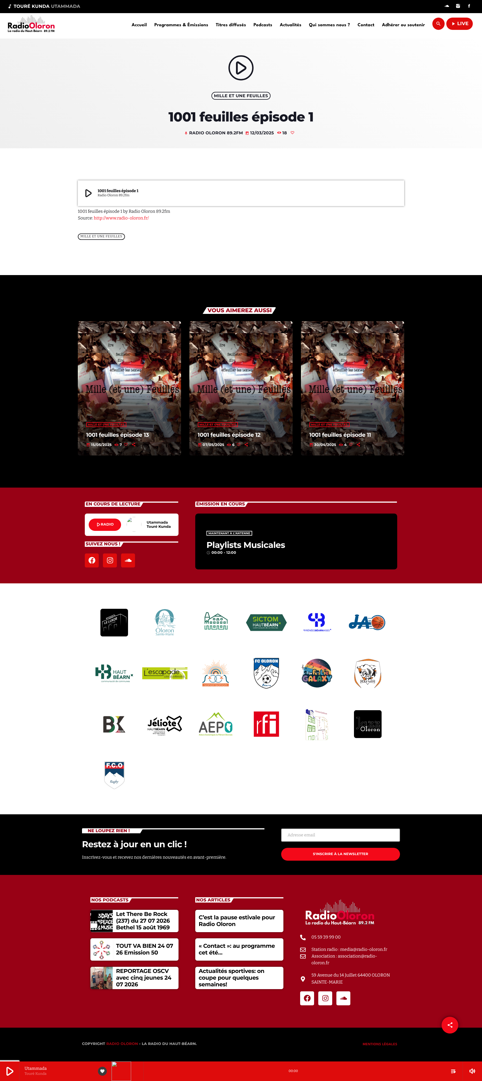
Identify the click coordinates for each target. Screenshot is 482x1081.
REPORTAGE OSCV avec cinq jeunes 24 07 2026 (143, 978)
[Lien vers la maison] (31, 23)
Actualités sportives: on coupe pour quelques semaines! (231, 978)
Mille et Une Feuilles (241, 95)
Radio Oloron (122, 1044)
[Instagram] (458, 6)
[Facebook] (469, 6)
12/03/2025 (260, 132)
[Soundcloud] (447, 6)
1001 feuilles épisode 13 (117, 434)
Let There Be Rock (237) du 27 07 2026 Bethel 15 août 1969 (143, 921)
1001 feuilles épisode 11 (340, 434)
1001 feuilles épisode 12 (229, 434)
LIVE (459, 24)
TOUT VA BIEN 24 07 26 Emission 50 (144, 949)
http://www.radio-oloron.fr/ (121, 218)
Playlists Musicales (245, 545)
